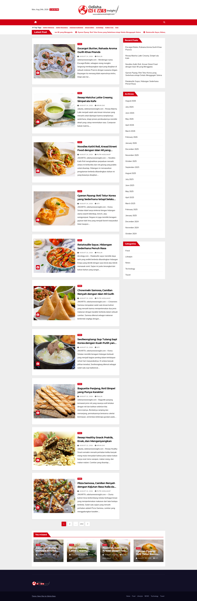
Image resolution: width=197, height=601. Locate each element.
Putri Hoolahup (104, 154)
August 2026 (130, 101)
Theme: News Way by (39, 596)
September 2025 (132, 167)
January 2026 (131, 143)
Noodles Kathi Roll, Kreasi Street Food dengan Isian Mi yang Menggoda (97, 150)
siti (98, 203)
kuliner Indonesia (48, 27)
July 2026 (129, 107)
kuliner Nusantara (62, 27)
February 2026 (131, 137)
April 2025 (129, 197)
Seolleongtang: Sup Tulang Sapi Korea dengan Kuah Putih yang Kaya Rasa (97, 343)
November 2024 (132, 228)
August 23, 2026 (86, 252)
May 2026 (129, 119)
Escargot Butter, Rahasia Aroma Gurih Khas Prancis (48, 550)
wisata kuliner (89, 27)
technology (99, 27)
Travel (128, 275)
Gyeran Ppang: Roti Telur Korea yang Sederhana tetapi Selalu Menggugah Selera (96, 199)
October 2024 (131, 234)
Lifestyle (128, 257)
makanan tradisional (76, 27)
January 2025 (131, 215)
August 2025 (130, 173)
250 (81, 524)
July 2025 (129, 179)
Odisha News (51, 596)
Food (79, 44)
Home (128, 596)
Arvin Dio (101, 105)
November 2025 (132, 155)
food (116, 27)
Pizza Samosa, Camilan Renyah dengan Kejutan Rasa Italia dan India (96, 487)
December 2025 (132, 149)
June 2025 (129, 185)
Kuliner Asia (109, 27)
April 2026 (129, 125)
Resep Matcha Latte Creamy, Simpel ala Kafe (79, 550)
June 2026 (129, 113)
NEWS (147, 596)
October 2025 (131, 161)
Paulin (99, 56)
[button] (164, 22)
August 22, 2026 (86, 396)
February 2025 (131, 209)
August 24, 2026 (86, 56)
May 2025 (129, 191)
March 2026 (130, 131)
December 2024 (132, 222)
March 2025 (130, 203)
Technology (130, 269)
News (127, 263)
